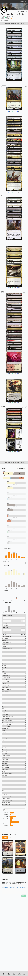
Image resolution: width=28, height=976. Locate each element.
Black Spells (6, 577)
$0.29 (19, 451)
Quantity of (6, 807)
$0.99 (10, 192)
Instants (6, 820)
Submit (23, 895)
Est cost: (9, 18)
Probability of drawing (7, 615)
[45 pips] (8, 473)
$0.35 (10, 373)
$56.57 (14, 241)
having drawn (5, 627)
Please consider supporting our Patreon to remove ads (14, 23)
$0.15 (19, 287)
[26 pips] (15, 478)
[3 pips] (10, 478)
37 (9, 821)
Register (21, 1)
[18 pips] (22, 478)
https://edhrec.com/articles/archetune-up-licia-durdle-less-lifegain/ (14, 887)
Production (5, 475)
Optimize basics (22, 468)
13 (9, 812)
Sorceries (6, 825)
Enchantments (5, 818)
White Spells (6, 565)
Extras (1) (12, 837)
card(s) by (5, 623)
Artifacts (6, 812)
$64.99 (10, 241)
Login (25, 1)
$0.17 (19, 402)
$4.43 (15, 81)
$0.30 (19, 192)
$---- (10, 111)
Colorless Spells (7, 602)
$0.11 (15, 373)
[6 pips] (3, 473)
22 (9, 816)
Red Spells (6, 590)
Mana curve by (6, 561)
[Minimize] (27, 465)
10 (11, 553)
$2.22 (15, 402)
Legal (7, 17)
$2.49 (10, 81)
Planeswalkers (5, 823)
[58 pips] (19, 473)
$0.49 (10, 287)
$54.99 (19, 241)
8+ (24, 559)
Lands (7, 821)
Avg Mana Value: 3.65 (7, 548)
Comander (6, 814)
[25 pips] (6, 478)
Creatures (6, 816)
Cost (4, 471)
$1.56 (19, 81)
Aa (25, 890)
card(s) (4, 632)
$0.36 (15, 287)
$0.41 (15, 451)
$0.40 (15, 192)
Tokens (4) (5, 837)
